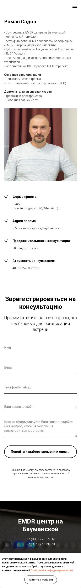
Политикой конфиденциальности (52, 570)
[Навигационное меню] (74, 6)
